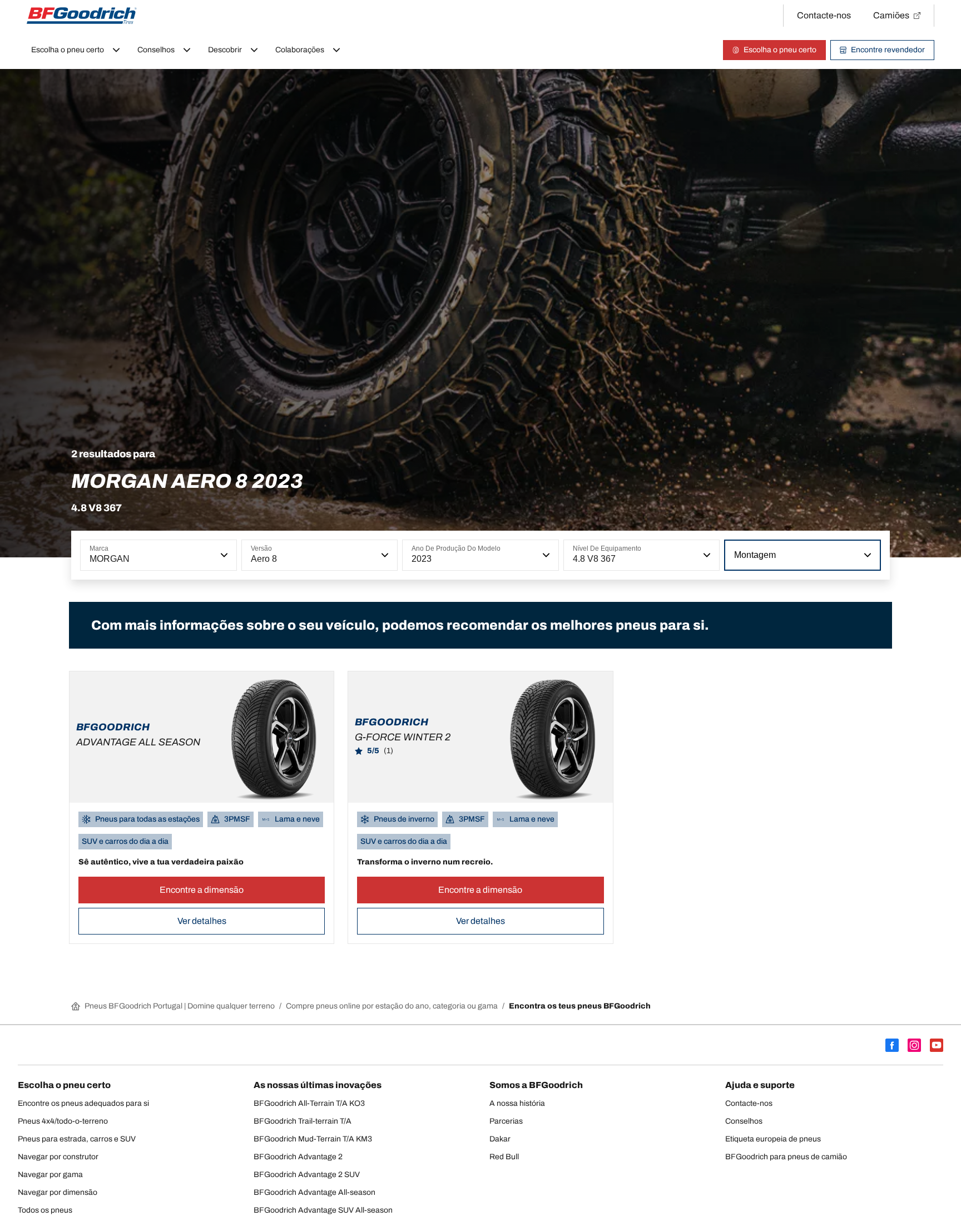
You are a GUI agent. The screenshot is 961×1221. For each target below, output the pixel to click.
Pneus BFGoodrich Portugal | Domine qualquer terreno (180, 1006)
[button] (223, 555)
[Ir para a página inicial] (82, 16)
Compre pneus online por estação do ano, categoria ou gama (392, 1006)
